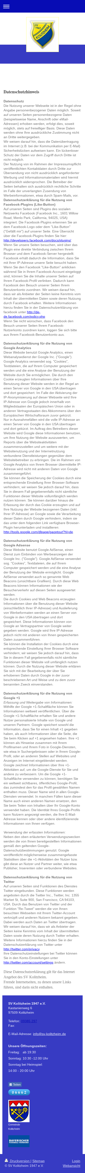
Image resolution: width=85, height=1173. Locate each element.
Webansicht (71, 1166)
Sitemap (38, 1161)
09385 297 (29, 1021)
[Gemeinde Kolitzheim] (19, 1111)
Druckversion (19, 1161)
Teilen (16, 1084)
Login (76, 1161)
